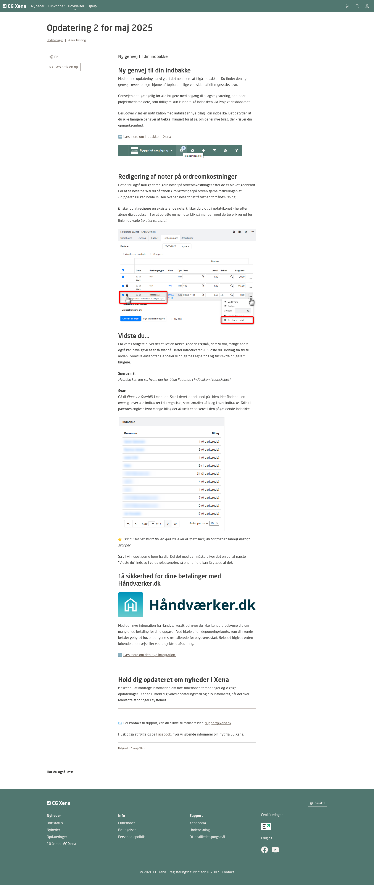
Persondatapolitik (131, 837)
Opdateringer (55, 40)
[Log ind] (367, 6)
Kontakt (228, 872)
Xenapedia (198, 823)
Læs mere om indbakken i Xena (147, 136)
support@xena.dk (218, 723)
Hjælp (92, 6)
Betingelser (127, 830)
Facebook (163, 734)
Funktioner (56, 6)
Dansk (318, 803)
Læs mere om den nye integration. (149, 655)
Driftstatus (55, 823)
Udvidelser (76, 6)
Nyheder (37, 6)
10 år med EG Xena (61, 844)
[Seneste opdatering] (347, 6)
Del (56, 57)
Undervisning (200, 830)
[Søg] (357, 6)
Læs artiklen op (66, 67)
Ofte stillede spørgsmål (207, 837)
